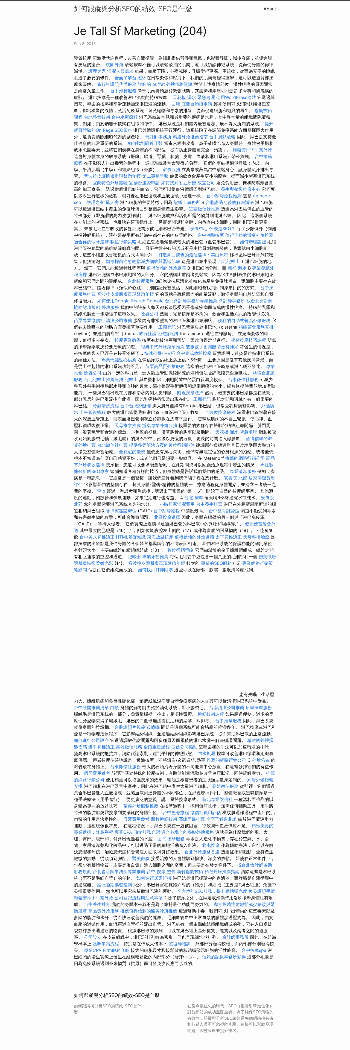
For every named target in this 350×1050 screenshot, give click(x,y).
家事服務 (171, 169)
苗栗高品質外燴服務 (165, 366)
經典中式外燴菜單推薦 (163, 346)
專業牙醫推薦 (155, 556)
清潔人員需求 (120, 71)
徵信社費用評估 (205, 812)
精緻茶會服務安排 (256, 327)
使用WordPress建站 (236, 97)
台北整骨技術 (97, 117)
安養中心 (199, 228)
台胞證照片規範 (130, 727)
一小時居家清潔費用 (175, 504)
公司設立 (92, 937)
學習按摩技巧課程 (249, 340)
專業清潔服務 (243, 471)
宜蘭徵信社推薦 (204, 209)
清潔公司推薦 (119, 320)
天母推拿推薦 (128, 425)
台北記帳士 (229, 261)
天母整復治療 (256, 537)
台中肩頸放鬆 (222, 136)
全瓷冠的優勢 (132, 451)
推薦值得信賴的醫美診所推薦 (148, 911)
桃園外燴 (114, 64)
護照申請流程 (106, 943)
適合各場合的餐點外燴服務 (187, 832)
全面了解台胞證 (130, 77)
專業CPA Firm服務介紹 (137, 832)
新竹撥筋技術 (164, 819)
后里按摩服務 (259, 707)
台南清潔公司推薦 (226, 707)
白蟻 (175, 104)
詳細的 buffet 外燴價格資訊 (165, 84)
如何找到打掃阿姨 (155, 569)
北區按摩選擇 (168, 517)
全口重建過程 (157, 747)
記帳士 (131, 379)
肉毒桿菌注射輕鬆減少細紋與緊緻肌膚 (143, 261)
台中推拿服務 (228, 720)
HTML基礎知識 (131, 537)
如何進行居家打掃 (153, 878)
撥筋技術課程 (211, 714)
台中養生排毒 (210, 504)
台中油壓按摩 (211, 235)
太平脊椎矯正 (229, 537)
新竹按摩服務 (171, 838)
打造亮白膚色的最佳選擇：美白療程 (193, 255)
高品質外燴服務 (103, 911)
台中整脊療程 (176, 812)
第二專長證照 (155, 176)
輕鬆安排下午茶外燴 (252, 150)
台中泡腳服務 (124, 90)
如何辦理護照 (253, 241)
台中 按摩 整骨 (161, 871)
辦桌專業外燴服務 (160, 425)
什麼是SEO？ (222, 228)
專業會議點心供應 (118, 359)
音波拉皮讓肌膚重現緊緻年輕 (112, 176)
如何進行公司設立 (91, 740)
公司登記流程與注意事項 (139, 897)
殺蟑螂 (153, 727)
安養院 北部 (235, 478)
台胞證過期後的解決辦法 (230, 202)
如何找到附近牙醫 (145, 143)
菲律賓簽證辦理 (121, 510)
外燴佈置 (261, 760)
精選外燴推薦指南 (190, 136)
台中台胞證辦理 (135, 405)
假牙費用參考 (97, 773)
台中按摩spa (253, 950)
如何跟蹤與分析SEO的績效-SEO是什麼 (133, 8)
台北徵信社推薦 (112, 445)
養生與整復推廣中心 (240, 189)
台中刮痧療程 (167, 510)
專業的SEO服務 (216, 563)
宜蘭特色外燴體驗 (110, 182)
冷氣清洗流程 (106, 405)
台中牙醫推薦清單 (91, 707)
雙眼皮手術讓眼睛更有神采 (212, 346)
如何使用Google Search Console (130, 300)
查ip (101, 491)
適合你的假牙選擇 (91, 241)
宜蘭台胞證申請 (197, 104)
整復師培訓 (180, 943)
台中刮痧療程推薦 (224, 195)
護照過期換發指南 (114, 884)
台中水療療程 (125, 117)
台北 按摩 (193, 497)
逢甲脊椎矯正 (102, 747)
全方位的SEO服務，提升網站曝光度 (212, 891)
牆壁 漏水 (237, 268)
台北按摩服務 (141, 281)
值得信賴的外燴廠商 (166, 268)
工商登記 (167, 327)
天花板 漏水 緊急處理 (194, 97)
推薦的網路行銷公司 (245, 458)
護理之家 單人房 (103, 202)
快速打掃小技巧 (159, 353)
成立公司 (206, 182)
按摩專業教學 (128, 340)
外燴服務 (110, 307)
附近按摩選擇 (191, 392)
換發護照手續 (262, 891)
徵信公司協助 (184, 747)
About (270, 8)
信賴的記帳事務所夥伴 (224, 957)
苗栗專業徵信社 (89, 320)
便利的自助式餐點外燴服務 (244, 320)
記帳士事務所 (187, 202)
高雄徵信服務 (129, 747)
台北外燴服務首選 (203, 852)
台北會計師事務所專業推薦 (191, 300)
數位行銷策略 (123, 241)
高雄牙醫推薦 (192, 819)
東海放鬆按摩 (161, 537)
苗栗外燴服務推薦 (140, 806)
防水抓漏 (206, 753)
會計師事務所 (158, 136)
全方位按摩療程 (220, 412)
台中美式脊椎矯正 (98, 537)
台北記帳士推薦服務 (103, 379)
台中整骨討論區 (225, 510)
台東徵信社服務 (243, 379)
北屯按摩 (211, 845)
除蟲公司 (149, 314)
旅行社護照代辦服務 (116, 84)
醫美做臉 (141, 858)
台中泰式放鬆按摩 (194, 353)
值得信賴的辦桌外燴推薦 (249, 235)
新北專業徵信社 (217, 799)
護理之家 (97, 71)
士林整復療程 (93, 412)
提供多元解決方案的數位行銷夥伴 (162, 445)
